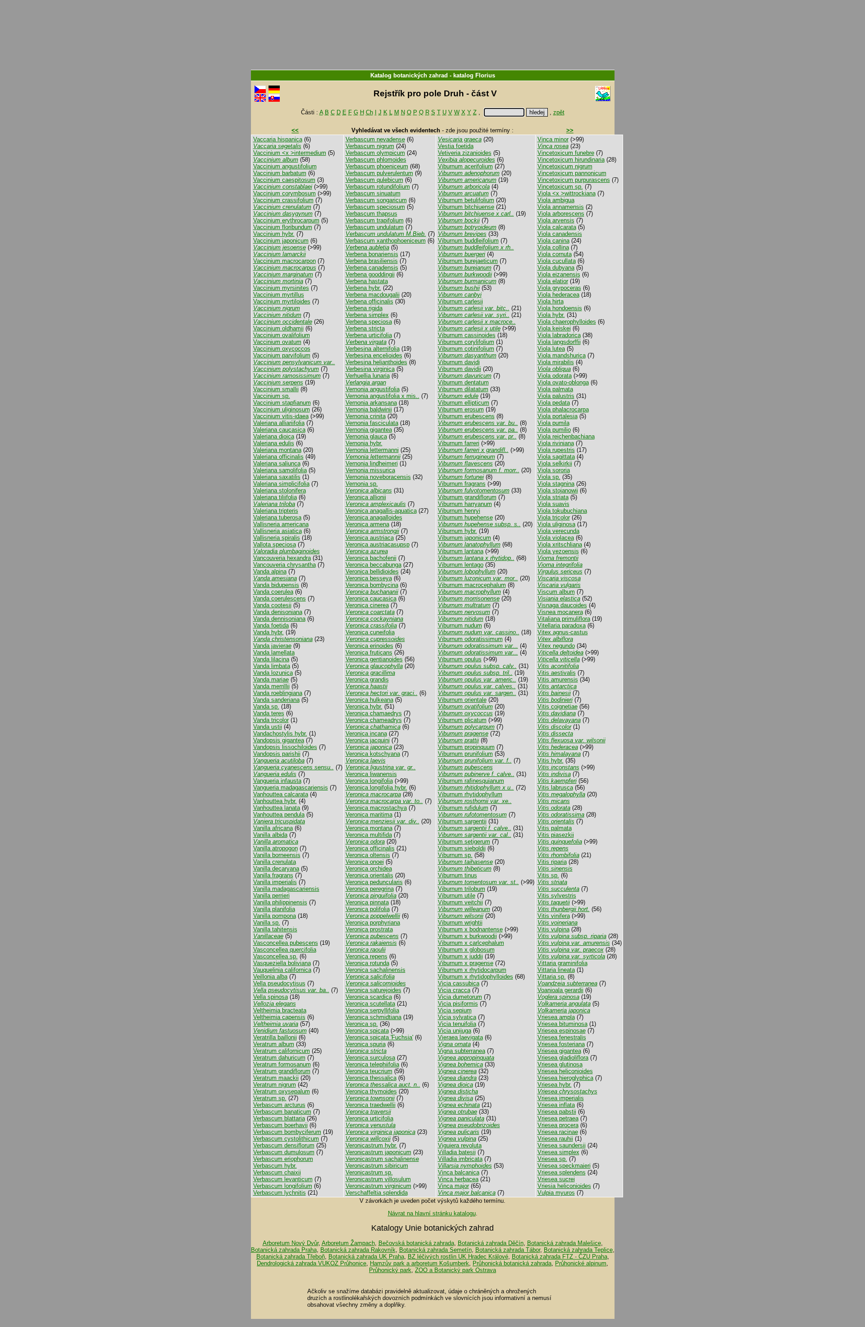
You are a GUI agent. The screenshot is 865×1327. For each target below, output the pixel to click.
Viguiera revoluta (460, 1145)
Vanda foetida (271, 625)
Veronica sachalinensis (375, 969)
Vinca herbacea (458, 1179)
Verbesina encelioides (374, 355)
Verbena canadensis (372, 267)
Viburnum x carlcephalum (471, 942)
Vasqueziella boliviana (282, 963)
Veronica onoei (365, 861)
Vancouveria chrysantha (284, 564)
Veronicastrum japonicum (378, 1152)
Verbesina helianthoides (376, 362)
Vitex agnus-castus (562, 632)
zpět (559, 112)
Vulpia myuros (556, 1192)
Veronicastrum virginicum (378, 1186)
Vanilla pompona (274, 915)
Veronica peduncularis (374, 882)
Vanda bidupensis (276, 585)
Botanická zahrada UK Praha (366, 1256)
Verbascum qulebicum (374, 179)
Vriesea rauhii (555, 1138)
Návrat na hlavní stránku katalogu (432, 1213)
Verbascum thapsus (371, 213)
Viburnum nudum (460, 625)
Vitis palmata (554, 828)
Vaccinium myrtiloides (281, 301)
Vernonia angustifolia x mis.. (382, 396)
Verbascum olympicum (375, 152)
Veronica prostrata (369, 929)
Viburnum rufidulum (463, 807)
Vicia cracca (454, 990)
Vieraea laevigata (460, 1037)
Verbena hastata (367, 281)
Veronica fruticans (369, 652)
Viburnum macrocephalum (472, 585)
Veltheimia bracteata (279, 1010)
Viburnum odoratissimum (470, 639)
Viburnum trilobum (461, 888)
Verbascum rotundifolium (378, 186)
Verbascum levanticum (283, 1179)
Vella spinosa (270, 996)
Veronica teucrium (369, 1071)
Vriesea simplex (558, 1152)
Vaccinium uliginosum (281, 409)
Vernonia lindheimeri (372, 463)
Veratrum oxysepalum (281, 1091)
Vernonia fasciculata (372, 423)
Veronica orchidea (369, 868)
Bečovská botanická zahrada (416, 1243)
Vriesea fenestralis (561, 1037)
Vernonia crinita (366, 416)
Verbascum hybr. (275, 1165)
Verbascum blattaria (279, 1118)
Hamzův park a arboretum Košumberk (419, 1263)
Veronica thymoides (371, 1091)
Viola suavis (553, 504)
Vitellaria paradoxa (561, 625)
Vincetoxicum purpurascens (573, 179)
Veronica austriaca (370, 537)
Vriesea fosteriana (561, 1044)
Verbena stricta (365, 328)
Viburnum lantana (460, 551)
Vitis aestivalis (556, 672)
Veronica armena (367, 524)
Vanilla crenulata (274, 861)
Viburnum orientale (462, 699)
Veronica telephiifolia (372, 1064)
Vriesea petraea (557, 1118)
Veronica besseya (369, 578)
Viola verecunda (558, 531)
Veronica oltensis (368, 855)
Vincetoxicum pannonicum (571, 173)
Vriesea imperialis (560, 1098)
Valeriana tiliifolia (275, 497)
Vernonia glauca (366, 436)
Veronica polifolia (368, 909)
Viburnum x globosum (466, 949)
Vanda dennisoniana (279, 618)
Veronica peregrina (370, 888)
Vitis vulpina (553, 929)
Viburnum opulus (460, 659)
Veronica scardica (369, 996)
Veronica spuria (366, 1044)
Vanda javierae (272, 645)
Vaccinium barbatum (279, 173)
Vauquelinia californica (282, 969)
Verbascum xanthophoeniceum (386, 240)
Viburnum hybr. (457, 531)
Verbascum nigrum (370, 146)
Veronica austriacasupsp (378, 544)
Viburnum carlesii (460, 301)
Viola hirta (550, 301)
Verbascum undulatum (375, 227)
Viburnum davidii (459, 369)
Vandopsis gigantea (278, 740)
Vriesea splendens (561, 1172)
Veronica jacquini (368, 740)
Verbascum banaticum (282, 1111)
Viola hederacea (558, 294)
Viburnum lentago (460, 564)
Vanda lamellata (274, 652)
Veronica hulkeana (369, 699)
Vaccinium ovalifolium (281, 335)
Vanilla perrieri (271, 895)
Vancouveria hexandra (282, 558)
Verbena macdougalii (373, 294)
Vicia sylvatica (457, 1017)
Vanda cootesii (272, 605)
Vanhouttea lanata (276, 807)
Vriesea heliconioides (565, 1071)
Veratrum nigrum (274, 1084)
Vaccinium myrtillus (278, 294)
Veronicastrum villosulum (378, 1179)
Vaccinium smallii (276, 389)
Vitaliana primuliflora (563, 618)
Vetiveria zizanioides (465, 152)
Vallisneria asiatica (277, 531)
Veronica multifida (369, 834)
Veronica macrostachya (376, 807)
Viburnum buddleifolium (468, 240)
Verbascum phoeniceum (377, 166)
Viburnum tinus (457, 875)
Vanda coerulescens (279, 598)
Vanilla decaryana (276, 868)
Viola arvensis (555, 220)
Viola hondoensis (559, 308)
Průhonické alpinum (580, 1263)
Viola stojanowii (557, 490)
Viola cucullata (556, 260)
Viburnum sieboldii (462, 848)
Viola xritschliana (559, 544)
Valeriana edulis (273, 443)
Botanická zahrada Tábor (507, 1249)
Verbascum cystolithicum (286, 1138)
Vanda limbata (271, 666)
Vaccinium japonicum (281, 240)
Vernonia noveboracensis (378, 477)
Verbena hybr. (363, 287)
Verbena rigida (364, 308)
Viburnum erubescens (466, 416)
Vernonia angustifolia (373, 389)
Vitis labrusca (555, 787)
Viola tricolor (553, 517)
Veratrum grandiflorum (281, 1071)
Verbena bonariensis (372, 254)
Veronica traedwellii (371, 1104)
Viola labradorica (559, 335)
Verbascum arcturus (279, 1104)
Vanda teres (268, 713)
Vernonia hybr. (364, 443)
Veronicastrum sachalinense (382, 1158)
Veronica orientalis (369, 875)
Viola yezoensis (558, 551)
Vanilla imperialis (275, 882)
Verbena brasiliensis (372, 260)
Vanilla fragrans (273, 875)
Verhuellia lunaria (368, 375)
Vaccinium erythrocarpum (286, 220)
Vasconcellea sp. (275, 956)
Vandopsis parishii (276, 753)
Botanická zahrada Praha (284, 1249)
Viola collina (553, 247)
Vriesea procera (557, 1125)
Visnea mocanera (560, 612)
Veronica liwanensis (371, 774)
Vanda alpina (270, 571)
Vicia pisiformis (458, 1003)
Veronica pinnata (367, 902)
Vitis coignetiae (557, 706)
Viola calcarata (556, 227)
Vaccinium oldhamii (278, 328)
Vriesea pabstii (556, 1111)
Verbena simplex (367, 314)
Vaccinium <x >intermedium (289, 152)
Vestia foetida (455, 146)
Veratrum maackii (276, 1077)
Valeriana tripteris (275, 510)
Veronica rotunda (367, 963)
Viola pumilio (554, 429)
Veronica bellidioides (372, 571)
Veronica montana (369, 828)
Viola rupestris (556, 450)
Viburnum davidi (459, 362)
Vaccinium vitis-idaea (281, 416)
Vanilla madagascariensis (286, 888)
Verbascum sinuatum (373, 193)
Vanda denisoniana (277, 612)
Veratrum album (273, 1044)
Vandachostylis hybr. (280, 733)
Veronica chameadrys (374, 720)
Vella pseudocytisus (279, 983)
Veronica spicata (367, 1030)
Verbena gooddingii (370, 274)
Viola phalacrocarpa (563, 409)
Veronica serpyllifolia (372, 1010)
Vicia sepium (455, 1010)
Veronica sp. (362, 1023)
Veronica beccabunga (373, 564)
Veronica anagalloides (374, 517)
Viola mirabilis (555, 362)
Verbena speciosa (369, 321)
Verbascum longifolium (282, 1186)
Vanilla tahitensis (275, 929)
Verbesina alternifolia (373, 348)
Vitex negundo (556, 645)
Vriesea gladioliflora (562, 1057)
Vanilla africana (273, 828)
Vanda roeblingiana (277, 693)
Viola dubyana (555, 267)
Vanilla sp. (266, 922)
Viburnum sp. (455, 855)
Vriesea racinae (557, 1131)
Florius (485, 75)
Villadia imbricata (460, 1158)
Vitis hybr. (550, 760)
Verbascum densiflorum (283, 1145)
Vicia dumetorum (460, 996)
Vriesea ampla (556, 1017)
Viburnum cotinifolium (466, 348)
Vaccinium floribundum (282, 227)
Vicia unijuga (454, 1030)
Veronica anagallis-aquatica (381, 510)
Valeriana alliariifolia (279, 423)
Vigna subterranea (461, 1050)
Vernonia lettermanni (372, 450)
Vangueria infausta (277, 780)
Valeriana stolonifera (279, 490)
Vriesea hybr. (554, 1084)
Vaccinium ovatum (277, 342)
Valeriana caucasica (279, 429)
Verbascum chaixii (277, 1172)
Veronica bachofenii (371, 558)
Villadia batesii (457, 1152)
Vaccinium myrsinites (281, 287)
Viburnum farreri (458, 443)
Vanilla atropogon (275, 848)
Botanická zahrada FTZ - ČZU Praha (559, 1256)
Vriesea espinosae (561, 1030)
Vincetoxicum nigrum (564, 166)
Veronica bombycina (372, 585)
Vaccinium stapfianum (282, 402)
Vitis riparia (552, 861)
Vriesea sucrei (556, 1179)
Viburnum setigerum (464, 841)
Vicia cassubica (458, 983)
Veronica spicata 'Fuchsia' (379, 1037)
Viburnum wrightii (460, 922)
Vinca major (453, 1186)
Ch (369, 112)
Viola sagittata (556, 456)
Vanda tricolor (271, 720)
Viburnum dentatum (463, 382)
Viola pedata (553, 402)
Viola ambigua (555, 200)
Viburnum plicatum (462, 720)
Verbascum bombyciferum (287, 1131)
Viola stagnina (555, 483)
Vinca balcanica (458, 1172)
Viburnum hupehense (465, 517)
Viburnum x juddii (460, 956)
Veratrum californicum (281, 1050)
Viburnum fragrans (462, 483)
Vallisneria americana (281, 524)
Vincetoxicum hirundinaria (571, 159)
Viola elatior (552, 281)
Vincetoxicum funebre (565, 152)
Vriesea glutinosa (560, 1064)
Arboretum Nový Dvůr (291, 1243)
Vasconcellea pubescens (285, 942)
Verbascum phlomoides (376, 159)
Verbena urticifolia (369, 335)
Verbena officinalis (369, 301)
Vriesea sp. (552, 1158)
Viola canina (553, 240)
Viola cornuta (554, 254)
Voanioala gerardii (560, 990)
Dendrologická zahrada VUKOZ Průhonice (311, 1263)
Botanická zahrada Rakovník (358, 1249)
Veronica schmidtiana (373, 1017)
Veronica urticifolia (369, 1118)
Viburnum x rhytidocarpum (472, 969)
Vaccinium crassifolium (283, 200)
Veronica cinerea (367, 605)
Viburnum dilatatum (463, 389)
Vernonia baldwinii (369, 409)
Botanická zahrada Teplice (578, 1249)
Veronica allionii (366, 497)
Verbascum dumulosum (283, 1152)
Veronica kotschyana (373, 753)
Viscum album (556, 591)
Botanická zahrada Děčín (491, 1243)
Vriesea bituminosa (562, 1023)
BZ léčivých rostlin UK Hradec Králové (458, 1256)
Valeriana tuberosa (277, 517)
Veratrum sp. (270, 1098)
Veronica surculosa (370, 1057)
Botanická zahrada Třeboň (290, 1256)
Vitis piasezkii (555, 834)
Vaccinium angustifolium (285, 166)
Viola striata (553, 497)
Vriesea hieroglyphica (565, 1077)
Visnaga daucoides (562, 605)
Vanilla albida (270, 834)
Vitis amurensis (557, 679)
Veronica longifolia (369, 780)
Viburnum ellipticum (463, 402)
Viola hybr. (551, 314)
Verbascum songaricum (376, 200)
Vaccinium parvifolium (281, 355)
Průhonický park (390, 1270)
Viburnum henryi (459, 510)
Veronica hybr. (364, 706)
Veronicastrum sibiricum (377, 1165)
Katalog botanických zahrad (409, 75)
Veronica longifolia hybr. (376, 787)
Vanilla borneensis (276, 855)
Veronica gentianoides (374, 659)
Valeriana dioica (273, 436)
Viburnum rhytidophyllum (470, 794)
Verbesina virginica (370, 369)
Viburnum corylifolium (466, 342)
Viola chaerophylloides (566, 321)
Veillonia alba (270, 976)
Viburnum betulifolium (466, 200)
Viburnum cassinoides (467, 335)
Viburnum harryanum (465, 504)
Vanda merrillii (271, 686)
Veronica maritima (369, 814)
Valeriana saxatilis (276, 477)
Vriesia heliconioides (564, 1186)
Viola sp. (548, 477)
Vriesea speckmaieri (564, 1165)
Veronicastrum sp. (369, 1172)
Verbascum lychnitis (279, 1192)
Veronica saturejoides (373, 990)
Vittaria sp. (551, 976)
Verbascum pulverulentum (379, 173)
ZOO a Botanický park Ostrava (455, 1270)
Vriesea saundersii (561, 1145)
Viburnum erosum (461, 409)
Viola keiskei (554, 328)
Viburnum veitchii (460, 902)
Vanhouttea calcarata (280, 794)
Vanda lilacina (271, 659)
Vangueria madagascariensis (290, 787)
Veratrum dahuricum (279, 1057)
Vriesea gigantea (559, 1050)
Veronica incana (366, 733)
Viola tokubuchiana (562, 510)
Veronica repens (366, 956)
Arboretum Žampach (348, 1243)
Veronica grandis (367, 679)
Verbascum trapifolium (375, 220)
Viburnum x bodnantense (470, 929)
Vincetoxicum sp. (560, 186)
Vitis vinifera (553, 915)
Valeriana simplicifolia (281, 483)
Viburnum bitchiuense (466, 206)
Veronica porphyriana (373, 922)
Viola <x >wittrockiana (566, 193)
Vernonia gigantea (369, 429)
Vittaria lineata (556, 969)
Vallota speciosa (274, 544)
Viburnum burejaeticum (468, 260)
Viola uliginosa (556, 524)
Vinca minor (553, 139)
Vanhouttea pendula (279, 814)
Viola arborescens (560, 213)
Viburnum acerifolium (465, 166)
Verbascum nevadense (375, 139)
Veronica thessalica (371, 1077)
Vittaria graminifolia (562, 963)
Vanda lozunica (273, 672)
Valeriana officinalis (278, 456)
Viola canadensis (559, 233)
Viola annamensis (560, 206)
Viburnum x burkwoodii (467, 936)
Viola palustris (555, 396)
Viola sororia (553, 470)
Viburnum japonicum (464, 537)
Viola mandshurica (561, 355)
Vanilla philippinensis (280, 902)
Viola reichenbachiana (566, 436)
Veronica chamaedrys (374, 713)
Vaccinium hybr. (274, 233)
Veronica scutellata (370, 1003)
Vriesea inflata (556, 1104)
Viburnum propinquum (466, 747)
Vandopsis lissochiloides (285, 747)
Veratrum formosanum (282, 1064)
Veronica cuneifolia (370, 632)
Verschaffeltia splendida (377, 1192)
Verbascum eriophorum (283, 1158)
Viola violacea (555, 537)
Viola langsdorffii (559, 342)
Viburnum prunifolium (465, 753)
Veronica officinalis (370, 848)
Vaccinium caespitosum (284, 179)
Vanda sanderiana (276, 699)
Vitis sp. (548, 875)
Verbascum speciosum (375, 206)
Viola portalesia (557, 416)
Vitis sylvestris (556, 895)
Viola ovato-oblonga (563, 382)
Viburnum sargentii (462, 821)
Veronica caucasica (371, 598)
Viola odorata (554, 375)
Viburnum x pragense (465, 963)
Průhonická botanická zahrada (512, 1263)
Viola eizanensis (558, 274)
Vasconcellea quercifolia (284, 949)
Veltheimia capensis (279, 1017)
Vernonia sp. (362, 483)
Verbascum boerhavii (280, 1125)
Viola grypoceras (559, 287)
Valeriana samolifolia (280, 470)
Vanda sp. (266, 706)
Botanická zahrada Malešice (564, 1243)
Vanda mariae (271, 679)
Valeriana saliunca (276, 463)
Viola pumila (553, 423)
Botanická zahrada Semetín (435, 1249)
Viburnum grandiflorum (467, 497)
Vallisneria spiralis (276, 537)
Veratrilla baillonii (275, 1037)
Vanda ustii (267, 726)
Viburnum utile (456, 895)
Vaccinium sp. (271, 396)
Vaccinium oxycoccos (281, 348)
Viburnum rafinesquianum (471, 780)
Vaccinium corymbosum (284, 193)
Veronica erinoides (369, 645)
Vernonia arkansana (371, 402)
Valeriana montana (277, 450)
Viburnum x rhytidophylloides (475, 976)
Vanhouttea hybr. (275, 801)
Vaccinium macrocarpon (284, 260)
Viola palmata (555, 389)
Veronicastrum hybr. (371, 1145)
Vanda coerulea (273, 591)
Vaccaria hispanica (277, 139)
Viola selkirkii (554, 463)
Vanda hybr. (268, 632)
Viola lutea (551, 348)
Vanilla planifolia (274, 909)
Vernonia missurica (370, 470)
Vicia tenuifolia (457, 1023)
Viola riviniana (555, 443)
